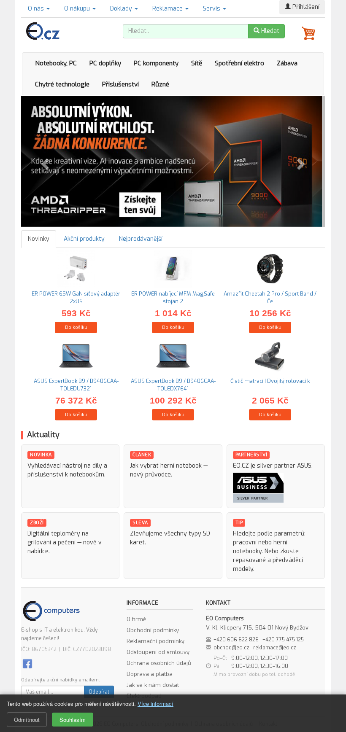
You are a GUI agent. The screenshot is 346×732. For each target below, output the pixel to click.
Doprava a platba (150, 674)
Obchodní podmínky (153, 630)
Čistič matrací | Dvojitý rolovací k (270, 381)
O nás (37, 9)
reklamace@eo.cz (274, 647)
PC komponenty (156, 63)
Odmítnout (27, 720)
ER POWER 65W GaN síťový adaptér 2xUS (76, 297)
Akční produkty (84, 239)
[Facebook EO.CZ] (27, 663)
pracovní (245, 542)
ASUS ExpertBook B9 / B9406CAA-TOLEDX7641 (173, 384)
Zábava (287, 63)
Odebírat (99, 692)
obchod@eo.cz (231, 647)
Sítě (196, 63)
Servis (212, 9)
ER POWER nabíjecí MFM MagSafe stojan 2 (173, 297)
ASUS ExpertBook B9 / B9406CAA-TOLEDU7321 (76, 384)
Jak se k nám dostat (153, 685)
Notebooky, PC (56, 63)
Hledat (269, 31)
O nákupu (78, 9)
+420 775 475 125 (283, 639)
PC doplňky (105, 63)
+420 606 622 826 (236, 639)
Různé (160, 84)
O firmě (136, 619)
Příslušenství (120, 84)
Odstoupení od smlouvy (158, 652)
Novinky (38, 239)
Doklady (122, 9)
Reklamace (168, 9)
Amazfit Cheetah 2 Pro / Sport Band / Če (270, 297)
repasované (249, 560)
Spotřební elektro (239, 63)
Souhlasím (72, 720)
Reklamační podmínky (155, 641)
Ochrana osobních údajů (159, 663)
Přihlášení (305, 7)
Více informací (155, 704)
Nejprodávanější (140, 239)
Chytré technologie (62, 84)
